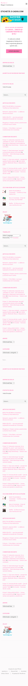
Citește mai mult (14, 51)
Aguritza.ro (4, 3)
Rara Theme (6, 673)
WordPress (22, 673)
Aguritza (19, 19)
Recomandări (19, 27)
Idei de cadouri (9, 27)
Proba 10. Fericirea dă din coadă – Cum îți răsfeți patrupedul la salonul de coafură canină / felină (15, 170)
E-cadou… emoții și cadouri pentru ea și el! (14, 32)
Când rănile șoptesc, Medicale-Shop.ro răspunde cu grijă (14, 162)
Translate (16, 237)
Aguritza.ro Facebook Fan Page (14, 73)
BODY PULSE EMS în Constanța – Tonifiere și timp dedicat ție (17, 192)
